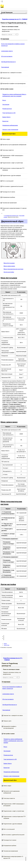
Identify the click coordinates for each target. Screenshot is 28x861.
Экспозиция (5, 104)
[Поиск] (17, 34)
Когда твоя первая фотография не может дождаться (13, 44)
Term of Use (6, 645)
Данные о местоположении (10, 129)
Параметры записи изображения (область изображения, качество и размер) (14, 95)
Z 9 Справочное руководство (11, 215)
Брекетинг (5, 121)
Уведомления (5, 67)
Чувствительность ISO (8, 113)
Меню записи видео (9, 266)
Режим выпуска (7, 108)
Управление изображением (10, 125)
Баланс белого (6, 117)
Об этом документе (6, 56)
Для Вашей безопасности (8, 61)
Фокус (4, 100)
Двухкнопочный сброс (9, 133)
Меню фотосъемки (9, 263)
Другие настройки (9, 272)
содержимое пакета (7, 51)
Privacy (5, 643)
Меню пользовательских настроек (13, 269)
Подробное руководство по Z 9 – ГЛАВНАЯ (14, 19)
